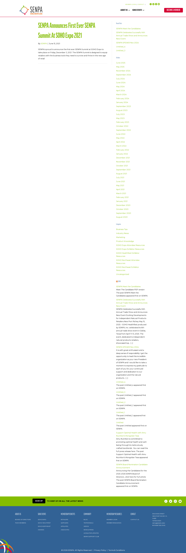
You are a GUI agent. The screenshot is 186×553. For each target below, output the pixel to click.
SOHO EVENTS (137, 10)
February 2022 (122, 150)
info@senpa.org (158, 523)
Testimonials (88, 523)
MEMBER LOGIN (130, 4)
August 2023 (121, 110)
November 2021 (123, 162)
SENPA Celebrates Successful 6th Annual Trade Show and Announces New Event (131, 35)
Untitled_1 (120, 412)
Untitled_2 (120, 402)
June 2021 (120, 181)
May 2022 (120, 138)
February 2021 (122, 197)
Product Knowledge (125, 241)
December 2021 (123, 158)
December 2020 (123, 205)
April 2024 (120, 91)
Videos (86, 526)
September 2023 (123, 106)
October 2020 (122, 209)
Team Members (20, 523)
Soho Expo (42, 519)
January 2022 (122, 154)
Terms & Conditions (116, 550)
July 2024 (120, 79)
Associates (65, 530)
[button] (129, 10)
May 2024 (120, 87)
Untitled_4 (120, 47)
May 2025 (120, 67)
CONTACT (140, 4)
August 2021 (121, 174)
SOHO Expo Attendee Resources (130, 245)
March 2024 (121, 95)
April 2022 (120, 142)
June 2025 (120, 63)
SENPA (119, 282)
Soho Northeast (44, 526)
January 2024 (122, 102)
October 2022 (122, 126)
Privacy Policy (100, 550)
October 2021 (122, 166)
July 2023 (120, 114)
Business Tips (121, 229)
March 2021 (121, 193)
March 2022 (121, 146)
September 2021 (123, 170)
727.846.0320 (156, 521)
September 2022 (123, 130)
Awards (41, 530)
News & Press (88, 530)
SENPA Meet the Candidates (128, 29)
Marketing (120, 237)
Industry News (122, 233)
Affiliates (64, 526)
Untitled (119, 423)
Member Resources (114, 523)
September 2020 (123, 213)
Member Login (112, 519)
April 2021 (120, 189)
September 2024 (123, 75)
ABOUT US (124, 10)
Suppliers (64, 523)
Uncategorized (122, 274)
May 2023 (120, 118)
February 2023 (122, 122)
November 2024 (123, 71)
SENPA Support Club (91, 536)
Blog (86, 519)
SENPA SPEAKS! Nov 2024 (127, 43)
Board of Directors (23, 519)
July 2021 (120, 178)
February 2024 (122, 99)
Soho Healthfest (44, 523)
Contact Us (134, 519)
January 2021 (122, 201)
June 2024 (120, 83)
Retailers (64, 519)
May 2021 (120, 185)
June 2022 (120, 134)
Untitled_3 (120, 51)
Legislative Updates (91, 533)
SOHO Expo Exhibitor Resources (130, 249)
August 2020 (122, 217)
